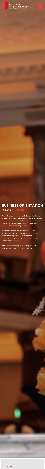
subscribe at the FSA (20, 241)
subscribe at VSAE (30, 238)
